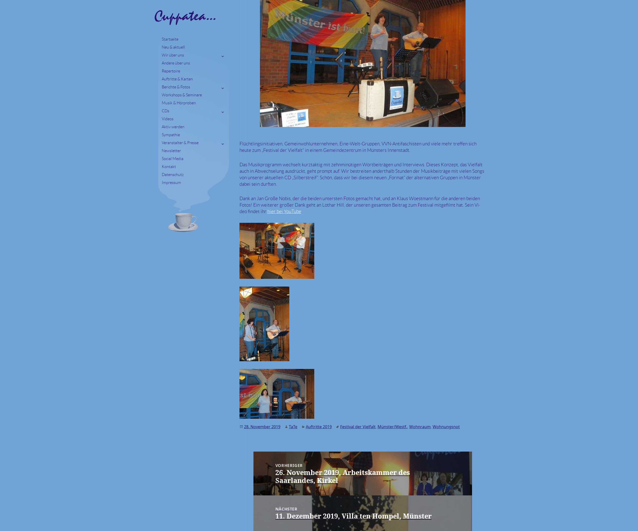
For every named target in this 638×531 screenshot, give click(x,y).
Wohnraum (420, 426)
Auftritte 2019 (319, 426)
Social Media (172, 159)
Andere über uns (176, 63)
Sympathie (171, 135)
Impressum (171, 182)
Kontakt (169, 167)
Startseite (170, 39)
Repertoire (171, 71)
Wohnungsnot (446, 426)
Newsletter (171, 151)
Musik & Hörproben (179, 103)
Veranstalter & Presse (180, 143)
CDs (165, 111)
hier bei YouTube (284, 211)
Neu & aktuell (173, 47)
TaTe (293, 426)
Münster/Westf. (392, 426)
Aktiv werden (173, 127)
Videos (167, 119)
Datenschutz (173, 175)
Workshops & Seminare (182, 95)
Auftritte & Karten (177, 79)
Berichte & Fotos (176, 87)
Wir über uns (173, 55)
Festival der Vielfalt (358, 426)
